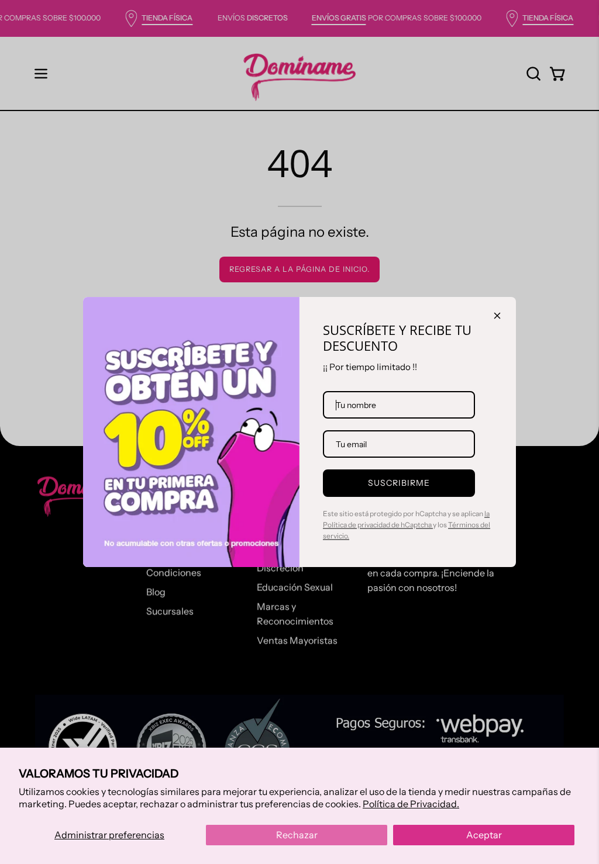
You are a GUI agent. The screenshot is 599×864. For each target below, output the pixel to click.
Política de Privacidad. (411, 804)
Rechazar (297, 835)
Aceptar (484, 835)
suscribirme (399, 483)
